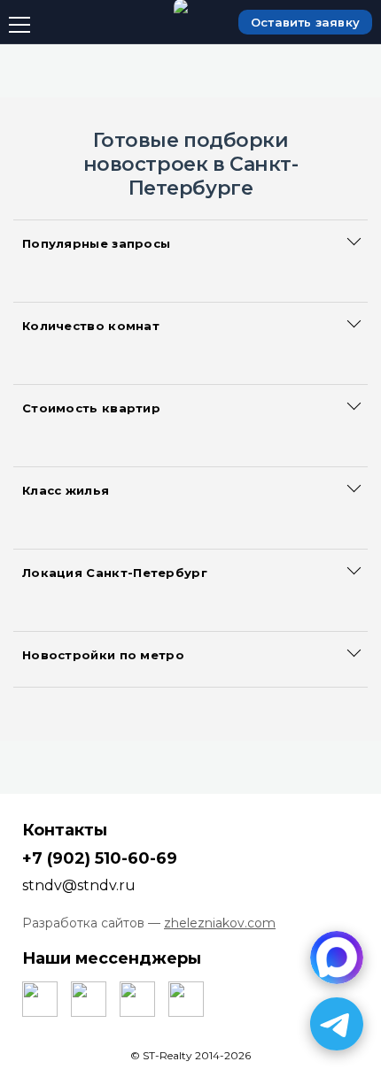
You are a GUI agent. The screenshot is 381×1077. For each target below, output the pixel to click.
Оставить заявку (305, 22)
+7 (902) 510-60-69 (99, 858)
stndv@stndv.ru (79, 885)
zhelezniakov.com (220, 923)
